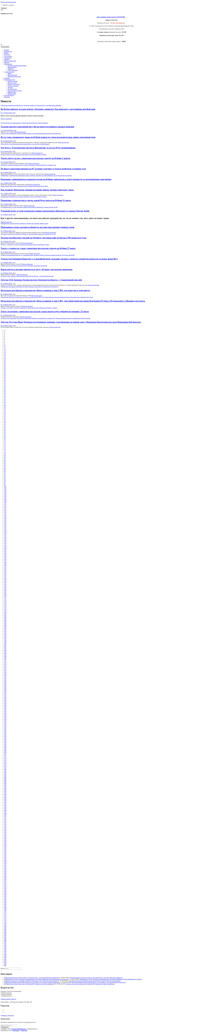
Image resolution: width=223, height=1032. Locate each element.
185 (5, 620)
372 (5, 913)
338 (5, 860)
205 (5, 651)
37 (5, 388)
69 (5, 438)
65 (5, 432)
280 (5, 769)
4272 (14, 172)
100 (5, 487)
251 (5, 724)
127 (5, 529)
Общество (11, 68)
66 (5, 433)
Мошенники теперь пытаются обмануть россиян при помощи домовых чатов (37, 227)
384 (5, 932)
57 (5, 419)
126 (5, 528)
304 (5, 807)
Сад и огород (8, 56)
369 (5, 909)
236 (5, 700)
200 (5, 644)
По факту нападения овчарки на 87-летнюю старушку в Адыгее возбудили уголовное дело (43, 169)
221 (5, 677)
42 (5, 396)
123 (5, 523)
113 (5, 507)
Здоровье (7, 78)
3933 (14, 273)
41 (5, 394)
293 (5, 790)
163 (5, 586)
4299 (14, 193)
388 (5, 939)
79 (5, 454)
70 (5, 440)
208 (5, 656)
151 (5, 567)
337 (5, 859)
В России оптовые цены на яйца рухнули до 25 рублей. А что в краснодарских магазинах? (99, 982)
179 (5, 611)
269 (5, 752)
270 (5, 753)
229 (5, 689)
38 (5, 390)
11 (4, 347)
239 (5, 705)
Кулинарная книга (9, 79)
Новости (6, 62)
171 (5, 598)
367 (5, 906)
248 (5, 719)
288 (5, 782)
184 (5, 619)
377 (5, 921)
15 (5, 353)
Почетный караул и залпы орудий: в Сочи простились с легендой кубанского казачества (96, 977)
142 (5, 553)
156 (5, 575)
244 (5, 713)
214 (5, 666)
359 (5, 893)
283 (5, 774)
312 (5, 819)
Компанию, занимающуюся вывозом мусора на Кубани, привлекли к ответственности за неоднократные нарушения (56, 179)
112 (5, 506)
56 (5, 418)
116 (5, 512)
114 (5, 509)
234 (5, 697)
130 (5, 534)
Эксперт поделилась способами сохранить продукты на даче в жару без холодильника (94, 981)
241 (5, 708)
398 (5, 954)
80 (5, 455)
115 (5, 510)
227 (5, 686)
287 (5, 780)
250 (5, 722)
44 (5, 399)
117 (5, 513)
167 (5, 592)
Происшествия (12, 67)
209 (5, 658)
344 (5, 870)
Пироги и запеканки (14, 84)
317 (5, 827)
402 (5, 960)
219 (5, 673)
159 (5, 579)
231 (5, 692)
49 (5, 407)
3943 (15, 130)
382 (5, 929)
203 (5, 648)
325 (5, 840)
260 (5, 738)
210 (5, 659)
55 (5, 416)
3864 (14, 241)
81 (5, 457)
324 (5, 838)
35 (5, 385)
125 (5, 526)
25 (5, 369)
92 (5, 474)
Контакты (7, 97)
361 (5, 896)
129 (5, 532)
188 (5, 625)
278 (5, 766)
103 (5, 491)
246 (5, 716)
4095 (14, 151)
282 (5, 772)
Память (6, 53)
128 (5, 531)
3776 (14, 283)
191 (5, 630)
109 (5, 501)
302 (5, 804)
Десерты (10, 87)
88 (5, 468)
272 (5, 757)
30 (5, 377)
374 (5, 917)
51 (5, 410)
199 (5, 642)
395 (5, 950)
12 (5, 349)
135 (5, 542)
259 (5, 736)
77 (5, 451)
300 (5, 800)
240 (5, 706)
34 (5, 383)
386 (5, 935)
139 (5, 548)
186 (5, 622)
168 (5, 593)
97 (5, 482)
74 (5, 446)
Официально (8, 64)
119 (5, 517)
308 (5, 813)
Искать (3, 968)
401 (5, 959)
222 (5, 678)
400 (5, 957)
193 (5, 633)
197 (5, 639)
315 (5, 824)
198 (5, 640)
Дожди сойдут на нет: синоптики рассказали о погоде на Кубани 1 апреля (35, 158)
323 (5, 837)
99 (5, 485)
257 (5, 733)
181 (5, 614)
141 (5, 551)
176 (5, 606)
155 (5, 573)
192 (5, 631)
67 (5, 435)
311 (5, 818)
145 (5, 557)
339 (5, 862)
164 (5, 587)
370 (5, 910)
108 (5, 499)
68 (5, 437)
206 (5, 653)
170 (5, 597)
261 (5, 739)
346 (5, 873)
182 (5, 615)
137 (5, 545)
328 (5, 844)
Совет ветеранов (13, 70)
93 (5, 476)
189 (5, 626)
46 (5, 402)
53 (5, 413)
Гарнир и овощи (12, 81)
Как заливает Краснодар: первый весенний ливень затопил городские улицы (37, 190)
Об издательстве (9, 95)
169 (5, 595)
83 (5, 460)
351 (5, 880)
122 (5, 521)
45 (5, 400)
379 (5, 924)
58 (5, 421)
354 (5, 885)
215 (5, 667)
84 (5, 462)
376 (5, 920)
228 (5, 688)
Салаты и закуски (13, 86)
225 (5, 683)
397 (5, 953)
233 (5, 695)
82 (5, 459)
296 (5, 794)
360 (5, 895)
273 (5, 758)
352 (5, 882)
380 (5, 926)
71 (5, 441)
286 (5, 779)
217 (5, 670)
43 (5, 397)
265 (5, 746)
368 (5, 907)
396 (5, 951)
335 (5, 855)
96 (5, 480)
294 (5, 791)
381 (5, 928)
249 (5, 720)
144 (5, 556)
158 (5, 578)
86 (5, 465)
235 (5, 699)
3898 (14, 183)
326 (5, 841)
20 (5, 361)
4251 (14, 141)
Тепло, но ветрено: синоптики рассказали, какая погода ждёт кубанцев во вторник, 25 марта (45, 311)
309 (5, 815)
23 (5, 366)
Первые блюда (12, 94)
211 (5, 661)
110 (5, 502)
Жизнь (10, 73)
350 (5, 879)
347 (5, 874)
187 (5, 623)
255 (5, 730)
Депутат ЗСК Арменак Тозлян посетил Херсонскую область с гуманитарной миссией (41, 280)
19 (5, 360)
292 (5, 788)
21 (5, 363)
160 (5, 581)
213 (5, 664)
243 (5, 711)
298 (5, 797)
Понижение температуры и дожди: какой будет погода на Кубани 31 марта (36, 200)
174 (5, 603)
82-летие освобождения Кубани (17, 65)
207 (5, 655)
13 (5, 350)
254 (5, 728)
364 (5, 901)
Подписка (3, 8)
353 (5, 884)
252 (5, 725)
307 (5, 811)
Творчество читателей (14, 76)
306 (5, 810)
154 (5, 571)
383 (5, 931)
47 (5, 404)
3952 (14, 294)
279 (5, 768)
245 (5, 714)
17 (5, 357)
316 (5, 826)
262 (5, 741)
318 (5, 829)
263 (5, 742)
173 (5, 601)
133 (5, 539)
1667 (14, 113)
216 (5, 669)
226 (5, 684)
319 (5, 830)
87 (5, 466)
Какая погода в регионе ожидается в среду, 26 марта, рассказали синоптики (36, 269)
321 (5, 833)
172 (5, 600)
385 (5, 934)
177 (5, 608)
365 (5, 902)
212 (5, 662)
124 (5, 524)
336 (5, 857)
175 (5, 604)
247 (5, 717)
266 (5, 747)
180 (5, 612)
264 (5, 744)
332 (5, 851)
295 (5, 793)
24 (5, 368)
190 (5, 628)
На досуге (7, 54)
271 (5, 755)
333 (5, 852)
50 (5, 408)
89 (5, 470)
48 (5, 405)
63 (5, 429)
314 (5, 822)
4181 (14, 204)
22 (5, 364)
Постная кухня (12, 83)
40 (5, 393)
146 (5, 559)
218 (5, 672)
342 (5, 866)
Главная (6, 50)
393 (5, 946)
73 (5, 444)
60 (5, 424)
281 (5, 771)
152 (5, 568)
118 (5, 515)
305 (5, 808)
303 (5, 805)
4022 (14, 231)
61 (5, 426)
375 (5, 918)
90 (5, 471)
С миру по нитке (9, 72)
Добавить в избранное (7, 1015)
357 (5, 890)
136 (5, 543)
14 (5, 352)
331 (5, 849)
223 (5, 680)
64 (5, 430)
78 (5, 452)
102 (5, 490)
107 (5, 498)
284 (5, 775)
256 (5, 731)
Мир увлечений (12, 75)
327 (5, 843)
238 (5, 703)
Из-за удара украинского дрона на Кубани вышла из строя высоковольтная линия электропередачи (48, 137)
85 (5, 463)
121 (5, 520)
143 (5, 554)
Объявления (7, 57)
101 (5, 488)
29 (5, 375)
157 (5, 576)
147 (5, 560)
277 (5, 764)
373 (5, 915)
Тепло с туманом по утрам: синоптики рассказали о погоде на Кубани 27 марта (38, 248)
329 (5, 846)
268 (5, 750)
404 (5, 964)
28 (5, 374)
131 (5, 535)
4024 (14, 315)
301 (5, 802)
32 (5, 380)
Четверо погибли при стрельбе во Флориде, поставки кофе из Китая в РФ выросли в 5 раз (43, 238)
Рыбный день (12, 92)
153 (5, 570)
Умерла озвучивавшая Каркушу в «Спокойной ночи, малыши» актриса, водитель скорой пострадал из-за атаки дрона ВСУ (59, 259)
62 (5, 427)
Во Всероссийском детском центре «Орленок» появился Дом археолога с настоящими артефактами (48, 109)
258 (5, 735)
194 (5, 634)
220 (5, 675)
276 (5, 763)
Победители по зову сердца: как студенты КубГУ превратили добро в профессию (90, 984)
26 (5, 371)
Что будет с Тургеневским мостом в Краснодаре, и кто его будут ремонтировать (38, 148)
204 (5, 650)
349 (5, 877)
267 (5, 749)
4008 (14, 214)
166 (5, 590)
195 (5, 636)
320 (5, 832)
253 (5, 727)
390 (5, 942)
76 (5, 449)
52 (5, 411)
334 (5, 854)
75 (5, 448)
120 (5, 518)
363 (5, 899)
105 (5, 495)
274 (5, 760)
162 (5, 584)
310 (5, 816)
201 (5, 645)
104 (5, 493)
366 (5, 904)
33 (5, 382)
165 (5, 589)
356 (5, 888)
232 (5, 694)
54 (5, 415)
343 (5, 868)
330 (5, 848)
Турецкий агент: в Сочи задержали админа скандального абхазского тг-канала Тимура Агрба (45, 211)
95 (5, 479)
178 (5, 609)
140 (5, 550)
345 (5, 871)
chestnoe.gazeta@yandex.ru (8, 999)
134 (5, 540)
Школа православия (10, 61)
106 (5, 496)
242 (5, 710)
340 (5, 863)
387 (5, 937)
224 (5, 681)
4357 (14, 262)
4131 (14, 304)
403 (5, 962)
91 (5, 473)
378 (5, 923)
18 (5, 358)
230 (5, 691)
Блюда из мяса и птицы (15, 90)
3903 (14, 325)
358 (5, 891)
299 (5, 799)
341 (5, 865)
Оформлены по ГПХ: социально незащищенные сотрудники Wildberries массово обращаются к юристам (111, 979)
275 (5, 761)
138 (5, 546)
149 (5, 564)
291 (5, 786)
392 (5, 945)
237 (5, 702)
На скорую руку (12, 89)
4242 (14, 162)
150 (5, 565)
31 (5, 379)
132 (5, 537)
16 (5, 355)
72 (5, 443)
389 (5, 940)
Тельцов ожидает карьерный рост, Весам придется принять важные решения (37, 126)
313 (5, 821)
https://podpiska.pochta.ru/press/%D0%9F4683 (111, 17)
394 (5, 948)
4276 (14, 252)
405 (5, 965)
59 (5, 422)
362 (5, 898)
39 (5, 391)
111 (5, 504)
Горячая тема (8, 51)
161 (5, 582)
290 (5, 785)
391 (5, 943)
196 (5, 637)
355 (5, 887)
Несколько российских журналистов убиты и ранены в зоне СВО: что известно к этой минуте (45, 290)
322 (5, 835)
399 (5, 956)
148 (5, 562)
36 (5, 386)
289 (5, 783)
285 (5, 777)
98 (5, 484)
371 (5, 912)
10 (5, 346)
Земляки (6, 59)
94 (5, 477)
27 (5, 372)
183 (5, 617)
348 (5, 876)
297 (5, 796)
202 (5, 647)
